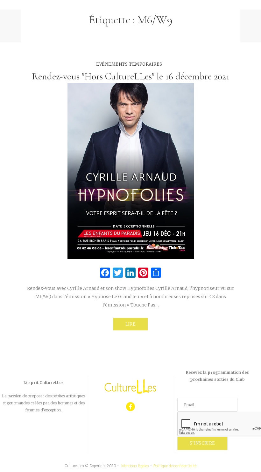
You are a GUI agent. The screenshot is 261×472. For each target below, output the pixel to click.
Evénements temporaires (129, 64)
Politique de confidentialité (174, 466)
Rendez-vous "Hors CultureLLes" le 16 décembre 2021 (130, 76)
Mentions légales (135, 466)
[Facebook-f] (130, 406)
